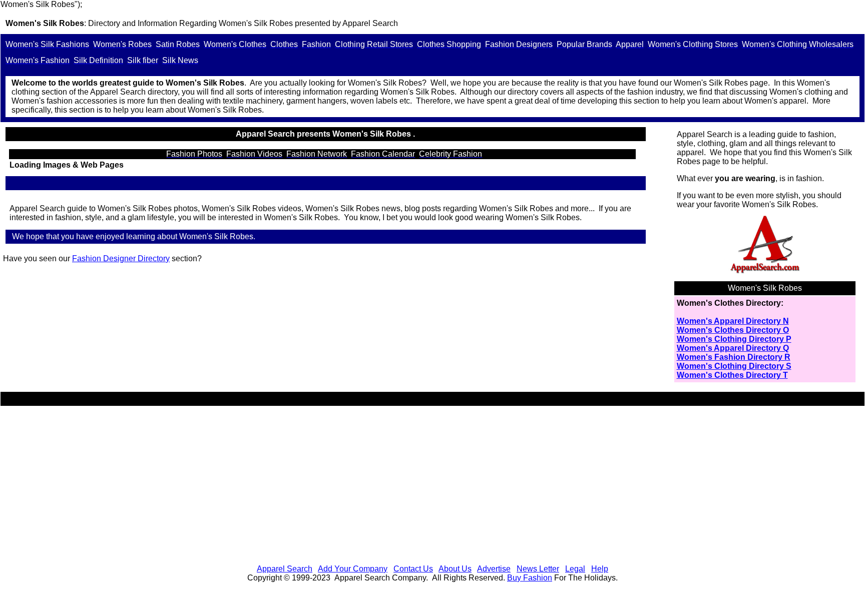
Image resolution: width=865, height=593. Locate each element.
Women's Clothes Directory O (733, 330)
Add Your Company (352, 568)
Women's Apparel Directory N (733, 321)
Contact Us (413, 568)
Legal (575, 568)
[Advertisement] (432, 486)
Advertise (494, 568)
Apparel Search (284, 568)
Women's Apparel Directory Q (733, 348)
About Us (455, 568)
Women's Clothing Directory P (734, 339)
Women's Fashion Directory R (733, 357)
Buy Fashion (529, 577)
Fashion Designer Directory (121, 258)
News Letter (538, 568)
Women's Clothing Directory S (734, 366)
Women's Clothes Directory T (732, 375)
